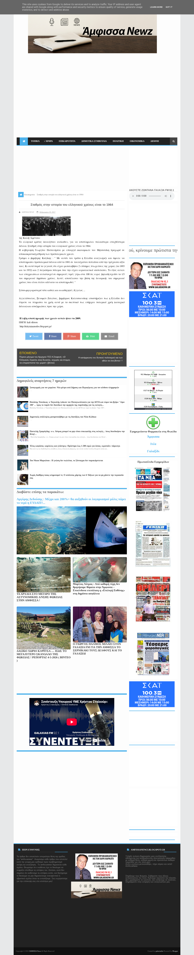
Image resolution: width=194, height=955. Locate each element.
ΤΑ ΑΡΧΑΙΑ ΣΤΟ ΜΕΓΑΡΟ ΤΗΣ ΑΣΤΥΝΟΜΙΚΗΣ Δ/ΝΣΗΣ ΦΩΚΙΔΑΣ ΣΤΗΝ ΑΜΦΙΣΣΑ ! (40, 597)
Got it (169, 7)
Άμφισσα (153, 436)
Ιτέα (153, 444)
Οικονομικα (137, 141)
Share (54, 336)
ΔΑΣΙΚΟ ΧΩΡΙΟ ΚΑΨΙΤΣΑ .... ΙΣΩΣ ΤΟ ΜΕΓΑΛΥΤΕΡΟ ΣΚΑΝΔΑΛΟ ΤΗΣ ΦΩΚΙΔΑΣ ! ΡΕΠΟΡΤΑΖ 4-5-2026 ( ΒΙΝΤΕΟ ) (44, 655)
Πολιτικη (118, 141)
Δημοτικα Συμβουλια (94, 141)
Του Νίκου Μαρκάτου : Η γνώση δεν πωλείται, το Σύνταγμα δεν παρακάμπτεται (66, 460)
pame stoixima (167, 409)
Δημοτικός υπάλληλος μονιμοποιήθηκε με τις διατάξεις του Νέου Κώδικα (63, 417)
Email (111, 336)
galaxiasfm (159, 951)
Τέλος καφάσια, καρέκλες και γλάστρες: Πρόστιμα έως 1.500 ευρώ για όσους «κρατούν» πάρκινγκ (75, 446)
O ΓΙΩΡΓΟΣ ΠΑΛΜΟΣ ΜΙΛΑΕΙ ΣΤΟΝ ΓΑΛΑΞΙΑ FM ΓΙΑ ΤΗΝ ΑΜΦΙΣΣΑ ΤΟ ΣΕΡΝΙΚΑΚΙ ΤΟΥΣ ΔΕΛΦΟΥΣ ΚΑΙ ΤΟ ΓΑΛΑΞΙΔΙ (97, 648)
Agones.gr (157, 409)
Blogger (175, 951)
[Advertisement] (122, 74)
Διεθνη (155, 141)
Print (92, 336)
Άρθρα (49, 141)
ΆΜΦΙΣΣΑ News (35, 951)
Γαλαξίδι (153, 451)
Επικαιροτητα (67, 141)
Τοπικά (35, 141)
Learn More (156, 7)
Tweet (35, 336)
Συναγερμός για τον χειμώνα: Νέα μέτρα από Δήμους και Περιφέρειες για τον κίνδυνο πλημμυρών (74, 387)
